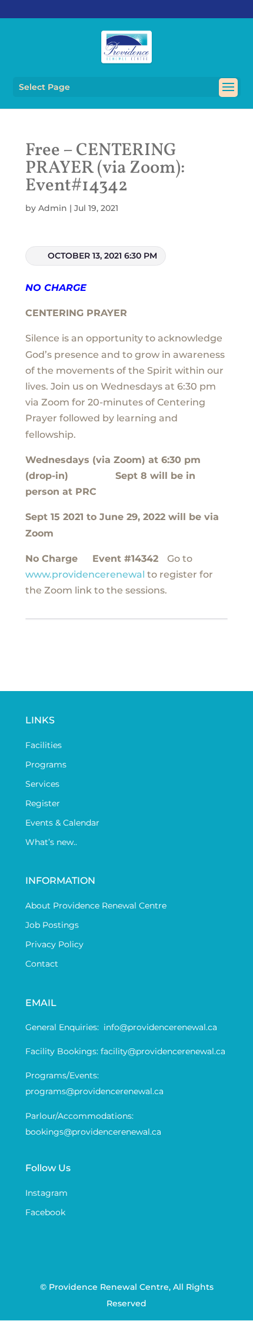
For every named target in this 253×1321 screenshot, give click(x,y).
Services (42, 784)
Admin (52, 208)
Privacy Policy (54, 944)
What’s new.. (51, 842)
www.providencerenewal (85, 574)
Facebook (45, 1212)
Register (42, 803)
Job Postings (52, 925)
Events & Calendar (62, 822)
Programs (45, 764)
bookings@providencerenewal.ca (93, 1131)
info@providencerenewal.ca (160, 1027)
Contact (41, 963)
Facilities (43, 745)
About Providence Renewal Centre (96, 905)
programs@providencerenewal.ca (94, 1091)
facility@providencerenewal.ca (163, 1051)
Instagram (46, 1193)
